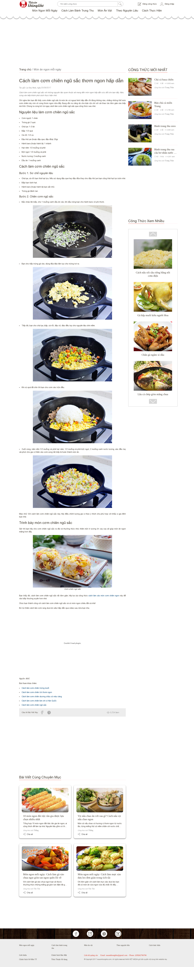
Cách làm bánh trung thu (77, 10)
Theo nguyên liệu (127, 10)
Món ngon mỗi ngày (44, 10)
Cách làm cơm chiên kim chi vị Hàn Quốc (39, 701)
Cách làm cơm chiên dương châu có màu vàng (42, 696)
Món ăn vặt (105, 10)
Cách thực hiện (152, 10)
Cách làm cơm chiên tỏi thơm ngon (37, 692)
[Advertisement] (97, 43)
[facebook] (42, 712)
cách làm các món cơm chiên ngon (103, 596)
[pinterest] (49, 712)
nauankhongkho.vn (27, 1)
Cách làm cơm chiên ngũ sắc (34, 705)
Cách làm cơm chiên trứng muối (35, 688)
